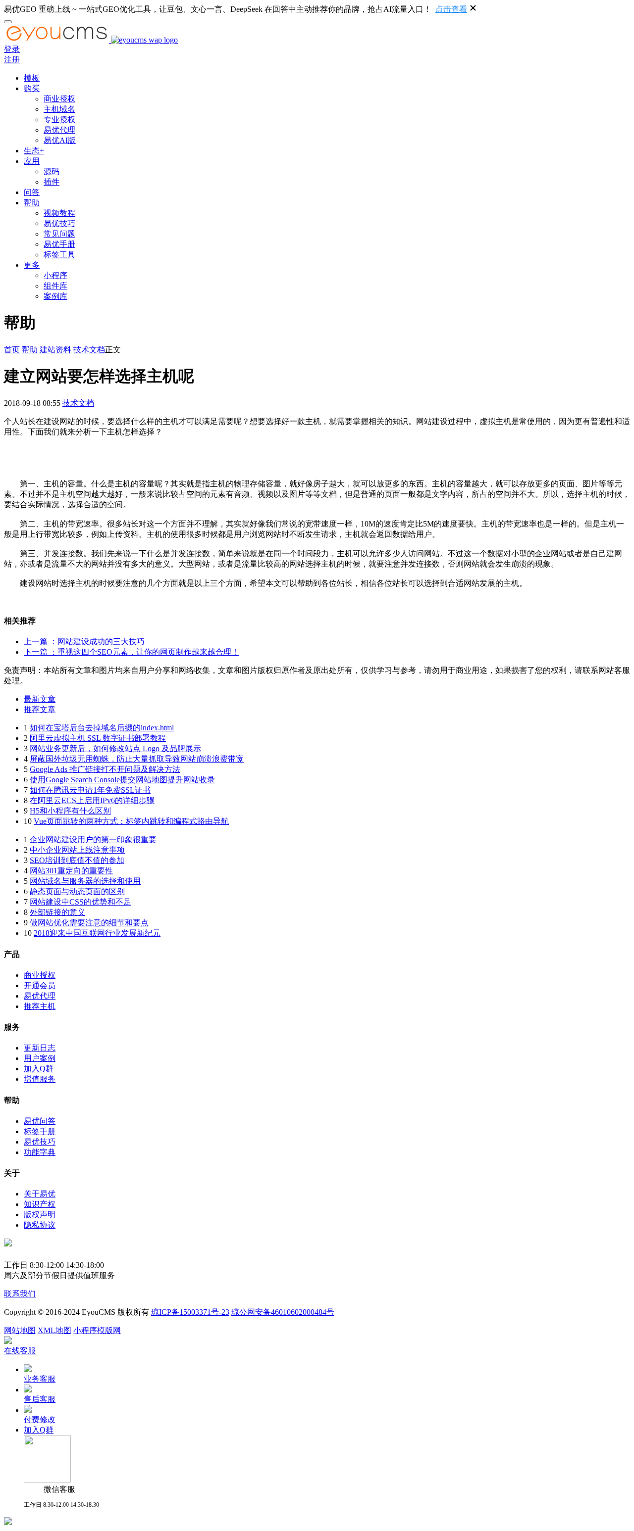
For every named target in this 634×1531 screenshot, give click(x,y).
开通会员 (39, 985)
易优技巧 (59, 223)
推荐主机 (39, 1006)
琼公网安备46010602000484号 (282, 1312)
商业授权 (59, 99)
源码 (51, 171)
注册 (12, 59)
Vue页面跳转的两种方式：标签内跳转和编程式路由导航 (131, 821)
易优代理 (59, 130)
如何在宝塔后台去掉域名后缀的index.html (102, 727)
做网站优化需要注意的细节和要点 (89, 922)
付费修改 (39, 1419)
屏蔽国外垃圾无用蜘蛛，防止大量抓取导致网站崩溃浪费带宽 (137, 759)
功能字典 (39, 1152)
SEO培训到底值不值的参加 (77, 860)
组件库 (55, 286)
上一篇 (84, 641)
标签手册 (39, 1131)
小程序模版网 (97, 1330)
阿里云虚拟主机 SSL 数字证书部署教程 (98, 738)
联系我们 (20, 1294)
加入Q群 (38, 1068)
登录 (12, 49)
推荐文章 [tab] (39, 709)
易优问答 (39, 1121)
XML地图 (54, 1330)
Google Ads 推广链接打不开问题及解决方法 (105, 769)
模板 (32, 78)
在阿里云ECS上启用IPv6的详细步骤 (92, 800)
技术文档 (89, 349)
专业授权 (59, 119)
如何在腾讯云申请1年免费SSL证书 (90, 790)
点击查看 (451, 9)
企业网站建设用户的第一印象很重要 (93, 839)
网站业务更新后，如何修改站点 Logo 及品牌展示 (115, 748)
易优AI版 (60, 140)
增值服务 (39, 1079)
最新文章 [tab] (39, 699)
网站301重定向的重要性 (71, 870)
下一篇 (131, 652)
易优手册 (59, 244)
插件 (51, 182)
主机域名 (59, 109)
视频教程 (59, 213)
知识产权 (39, 1204)
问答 (32, 192)
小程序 (55, 275)
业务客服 (39, 1379)
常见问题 (59, 234)
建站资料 (55, 349)
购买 (32, 88)
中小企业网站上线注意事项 (77, 850)
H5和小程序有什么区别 (70, 811)
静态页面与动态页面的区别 (77, 891)
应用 (32, 161)
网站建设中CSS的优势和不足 (80, 902)
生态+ (34, 150)
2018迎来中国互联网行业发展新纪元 (97, 933)
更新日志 (39, 1048)
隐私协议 (39, 1225)
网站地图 (20, 1330)
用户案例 (39, 1058)
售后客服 (39, 1399)
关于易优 (39, 1194)
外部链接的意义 (57, 912)
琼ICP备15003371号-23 (190, 1312)
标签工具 (59, 254)
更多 (32, 265)
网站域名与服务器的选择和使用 (85, 881)
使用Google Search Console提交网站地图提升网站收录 (122, 779)
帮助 (32, 202)
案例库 (55, 296)
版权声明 (39, 1214)
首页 (12, 349)
